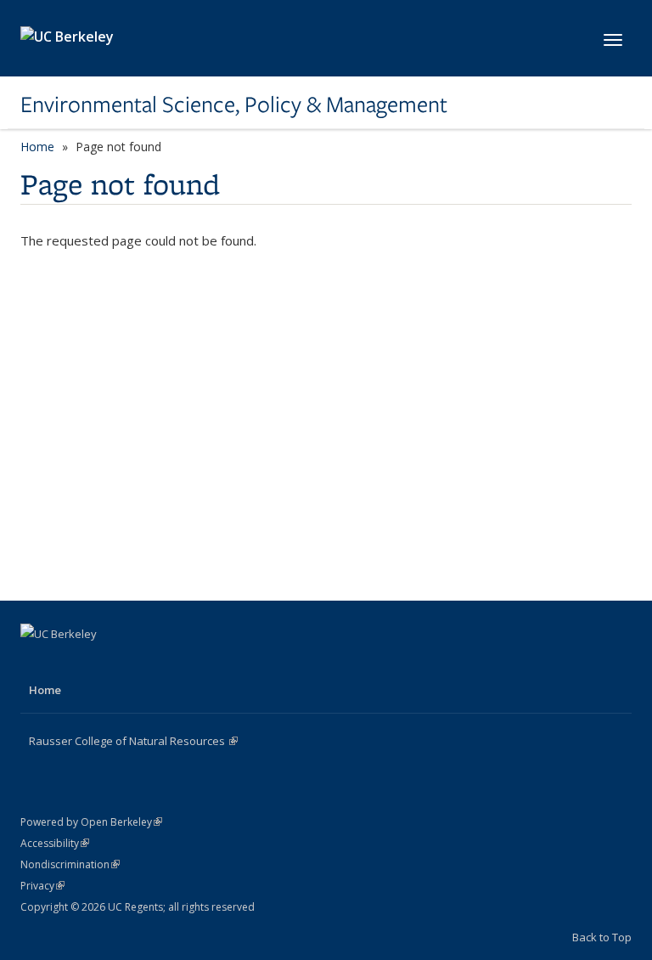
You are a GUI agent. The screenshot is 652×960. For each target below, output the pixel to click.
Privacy (42, 885)
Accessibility (54, 843)
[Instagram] (102, 663)
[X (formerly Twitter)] (69, 663)
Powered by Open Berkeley (91, 822)
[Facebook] (35, 663)
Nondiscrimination (70, 864)
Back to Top (602, 937)
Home (37, 146)
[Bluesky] (135, 663)
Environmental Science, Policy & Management (233, 104)
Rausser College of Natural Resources (133, 740)
